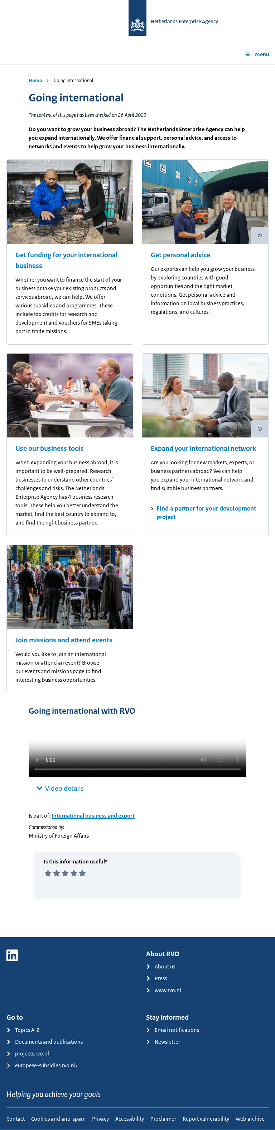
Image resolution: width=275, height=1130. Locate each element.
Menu (262, 54)
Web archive (250, 1118)
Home (35, 80)
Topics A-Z (27, 1029)
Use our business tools (49, 448)
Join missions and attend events (63, 640)
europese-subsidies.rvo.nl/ (46, 1065)
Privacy (100, 1118)
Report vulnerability (206, 1118)
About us (165, 966)
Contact (15, 1118)
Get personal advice (180, 255)
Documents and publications (49, 1041)
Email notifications (177, 1029)
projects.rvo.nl (32, 1053)
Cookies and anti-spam (58, 1118)
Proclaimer (163, 1118)
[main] (137, 500)
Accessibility (129, 1118)
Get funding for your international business (66, 260)
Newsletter (167, 1041)
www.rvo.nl (168, 990)
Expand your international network (203, 448)
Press (161, 978)
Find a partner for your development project (206, 512)
